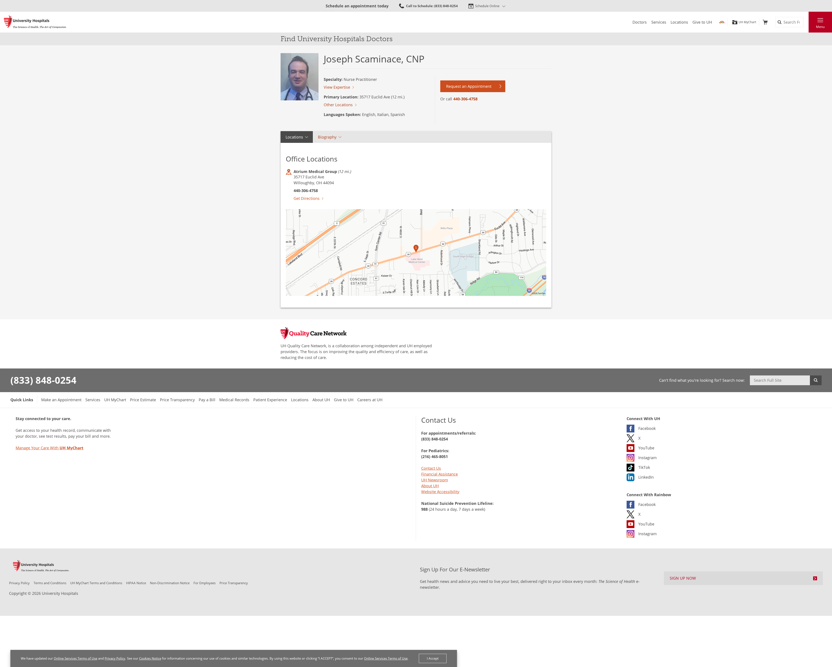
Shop (765, 22)
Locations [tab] (294, 137)
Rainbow (722, 22)
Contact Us (431, 468)
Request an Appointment (468, 86)
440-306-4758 (465, 98)
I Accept (433, 658)
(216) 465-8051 (434, 456)
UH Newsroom (434, 480)
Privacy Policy (115, 658)
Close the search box (806, 22)
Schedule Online (487, 6)
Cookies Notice (150, 658)
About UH (430, 485)
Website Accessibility (440, 491)
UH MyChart (747, 22)
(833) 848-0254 (43, 380)
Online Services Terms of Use (75, 658)
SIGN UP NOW (683, 578)
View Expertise (337, 87)
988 (424, 509)
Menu (820, 26)
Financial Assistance (439, 474)
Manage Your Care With (49, 447)
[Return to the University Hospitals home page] (35, 22)
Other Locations (338, 104)
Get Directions (307, 198)
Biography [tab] (327, 137)
